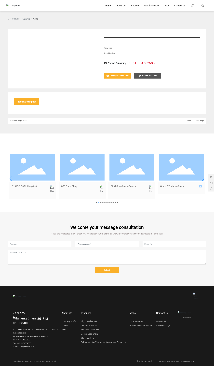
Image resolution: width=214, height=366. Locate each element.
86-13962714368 (41, 336)
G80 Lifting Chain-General (123, 186)
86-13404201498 (27, 336)
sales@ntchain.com (26, 347)
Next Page (200, 121)
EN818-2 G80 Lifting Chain (25, 186)
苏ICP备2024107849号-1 (145, 361)
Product (15, 19)
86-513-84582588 (141, 63)
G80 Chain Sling (69, 186)
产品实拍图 (26, 19)
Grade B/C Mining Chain (172, 186)
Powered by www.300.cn (166, 361)
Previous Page (16, 121)
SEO (177, 361)
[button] (96, 202)
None (25, 121)
